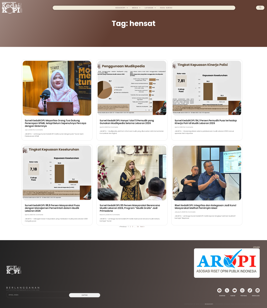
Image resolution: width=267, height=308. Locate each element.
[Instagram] (242, 290)
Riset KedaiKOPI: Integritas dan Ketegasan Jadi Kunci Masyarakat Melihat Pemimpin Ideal (205, 207)
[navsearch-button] (260, 8)
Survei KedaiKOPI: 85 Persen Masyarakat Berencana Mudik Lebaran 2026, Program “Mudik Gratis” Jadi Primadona (130, 208)
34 (138, 226)
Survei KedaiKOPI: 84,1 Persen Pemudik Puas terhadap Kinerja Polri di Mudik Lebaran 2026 (206, 122)
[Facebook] (219, 290)
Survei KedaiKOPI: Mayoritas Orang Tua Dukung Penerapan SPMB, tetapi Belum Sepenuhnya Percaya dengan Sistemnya (55, 123)
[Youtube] (234, 290)
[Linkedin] (257, 290)
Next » (142, 226)
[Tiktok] (250, 290)
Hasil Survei (166, 8)
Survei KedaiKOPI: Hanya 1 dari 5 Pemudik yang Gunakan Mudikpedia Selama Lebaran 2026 (127, 122)
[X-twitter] (227, 290)
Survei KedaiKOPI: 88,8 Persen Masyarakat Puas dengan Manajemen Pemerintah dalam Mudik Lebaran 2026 (52, 208)
